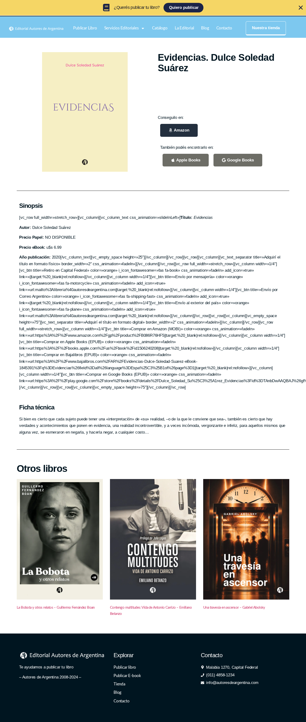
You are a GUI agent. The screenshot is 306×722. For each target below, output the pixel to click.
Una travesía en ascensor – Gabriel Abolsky (234, 607)
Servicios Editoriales (121, 28)
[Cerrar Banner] (301, 8)
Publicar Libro (85, 28)
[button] (179, 130)
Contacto (224, 28)
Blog (205, 28)
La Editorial (184, 28)
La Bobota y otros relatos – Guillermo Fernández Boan (56, 607)
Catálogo (159, 28)
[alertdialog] (153, 7)
